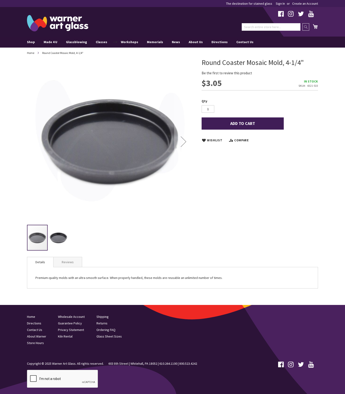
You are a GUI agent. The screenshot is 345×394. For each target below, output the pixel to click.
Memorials (155, 42)
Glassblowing (76, 42)
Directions (219, 42)
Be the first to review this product (227, 73)
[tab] (40, 262)
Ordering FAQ (105, 330)
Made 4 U (50, 42)
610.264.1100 (168, 363)
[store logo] (57, 23)
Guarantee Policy (70, 323)
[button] (183, 141)
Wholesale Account (71, 317)
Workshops (129, 42)
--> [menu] (140, 42)
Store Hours (35, 343)
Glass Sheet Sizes (109, 336)
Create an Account (305, 3)
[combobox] (271, 27)
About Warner (36, 336)
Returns (101, 323)
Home (30, 53)
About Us (196, 42)
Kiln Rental (65, 336)
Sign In (280, 3)
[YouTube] (311, 15)
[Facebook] (281, 15)
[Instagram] (291, 15)
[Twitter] (301, 15)
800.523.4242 (188, 363)
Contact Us (244, 42)
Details (40, 262)
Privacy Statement (71, 330)
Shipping (102, 317)
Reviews (68, 262)
